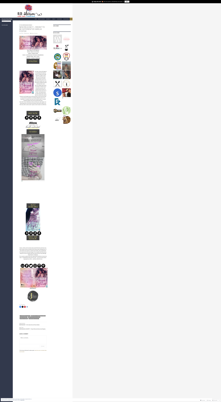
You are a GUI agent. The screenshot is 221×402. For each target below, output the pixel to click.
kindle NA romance (23, 317)
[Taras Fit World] (57, 110)
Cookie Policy (22, 400)
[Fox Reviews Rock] (66, 56)
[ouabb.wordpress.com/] (66, 39)
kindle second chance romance (34, 317)
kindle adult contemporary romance (38, 315)
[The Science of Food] (66, 48)
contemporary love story (25, 315)
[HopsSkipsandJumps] (66, 65)
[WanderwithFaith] (66, 83)
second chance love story (34, 318)
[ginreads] (57, 39)
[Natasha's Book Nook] (57, 48)
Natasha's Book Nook (7, 19)
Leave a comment (34, 33)
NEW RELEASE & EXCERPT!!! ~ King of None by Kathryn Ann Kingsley (32, 328)
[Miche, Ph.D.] (66, 110)
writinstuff (27, 33)
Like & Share (56, 25)
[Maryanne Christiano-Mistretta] (66, 74)
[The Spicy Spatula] (57, 83)
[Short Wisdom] (57, 119)
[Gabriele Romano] (57, 101)
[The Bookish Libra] (57, 65)
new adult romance (24, 318)
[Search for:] (6, 21)
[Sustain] (57, 92)
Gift (127, 1)
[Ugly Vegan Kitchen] (66, 101)
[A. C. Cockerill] (57, 74)
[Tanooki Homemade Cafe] (66, 119)
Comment (42, 346)
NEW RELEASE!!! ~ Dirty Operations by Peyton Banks (29, 324)
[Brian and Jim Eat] (66, 92)
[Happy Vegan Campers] (57, 56)
